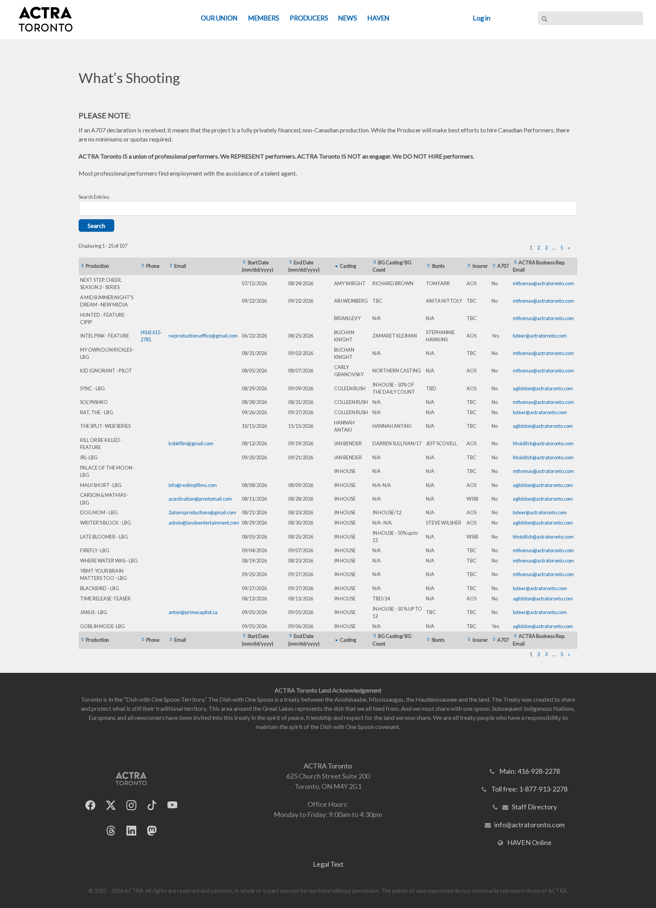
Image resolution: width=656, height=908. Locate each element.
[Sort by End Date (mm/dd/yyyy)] (290, 262)
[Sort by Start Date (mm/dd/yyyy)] (244, 262)
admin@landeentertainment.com (204, 523)
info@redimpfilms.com (193, 485)
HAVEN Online (529, 842)
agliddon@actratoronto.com (543, 388)
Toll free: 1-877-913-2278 (529, 789)
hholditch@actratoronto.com (543, 443)
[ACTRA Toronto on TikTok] (152, 805)
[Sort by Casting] (336, 266)
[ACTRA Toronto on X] (111, 805)
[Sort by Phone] (142, 266)
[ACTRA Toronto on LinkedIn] (131, 830)
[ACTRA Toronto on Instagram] (131, 805)
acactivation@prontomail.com (200, 499)
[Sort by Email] (171, 266)
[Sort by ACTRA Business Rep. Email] (515, 262)
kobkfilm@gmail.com (191, 443)
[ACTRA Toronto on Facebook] (90, 805)
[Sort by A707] (494, 266)
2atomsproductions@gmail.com (202, 512)
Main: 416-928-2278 (529, 771)
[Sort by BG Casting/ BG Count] (374, 262)
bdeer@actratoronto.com (540, 336)
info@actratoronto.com (529, 824)
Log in (481, 18)
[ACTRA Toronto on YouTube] (172, 805)
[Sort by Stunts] (428, 266)
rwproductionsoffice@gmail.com (203, 336)
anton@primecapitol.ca (193, 612)
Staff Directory (534, 807)
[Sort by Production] (82, 266)
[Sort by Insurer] (469, 266)
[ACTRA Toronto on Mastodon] (152, 830)
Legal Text (328, 864)
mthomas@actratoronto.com (543, 283)
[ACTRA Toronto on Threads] (111, 830)
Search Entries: (94, 197)
